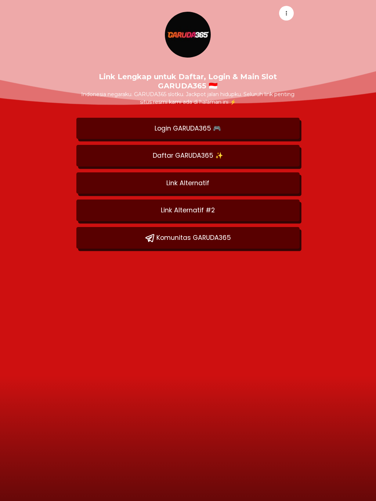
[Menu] (286, 13)
